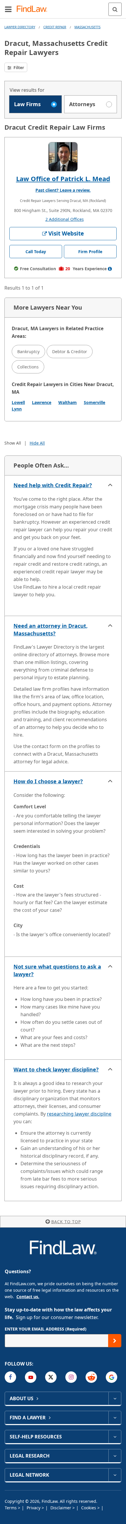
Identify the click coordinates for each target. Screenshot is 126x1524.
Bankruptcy (28, 351)
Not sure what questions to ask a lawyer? (57, 970)
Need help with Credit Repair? (52, 485)
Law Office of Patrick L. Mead (63, 178)
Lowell (18, 402)
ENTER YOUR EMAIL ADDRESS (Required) (45, 1329)
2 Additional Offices (64, 219)
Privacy (34, 1507)
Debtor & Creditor (69, 351)
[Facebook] (10, 1377)
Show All (12, 443)
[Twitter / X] (51, 1377)
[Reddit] (91, 1377)
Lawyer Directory (19, 27)
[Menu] (8, 9)
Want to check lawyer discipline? (56, 1069)
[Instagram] (71, 1377)
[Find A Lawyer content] (114, 1417)
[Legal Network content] (114, 1474)
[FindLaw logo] (34, 9)
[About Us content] (114, 1398)
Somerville (94, 402)
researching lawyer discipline (79, 1114)
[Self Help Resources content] (114, 1436)
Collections (28, 367)
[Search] (115, 9)
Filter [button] (18, 67)
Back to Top (66, 1221)
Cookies (89, 1507)
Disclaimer (61, 1507)
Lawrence (41, 402)
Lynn (17, 409)
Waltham (67, 402)
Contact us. (27, 1296)
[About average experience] (110, 269)
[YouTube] (30, 1377)
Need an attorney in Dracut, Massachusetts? (50, 629)
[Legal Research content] (114, 1455)
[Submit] (114, 1340)
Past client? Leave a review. (63, 190)
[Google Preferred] (111, 1377)
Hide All (37, 443)
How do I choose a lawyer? (48, 781)
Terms (11, 1507)
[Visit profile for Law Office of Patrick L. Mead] (63, 156)
